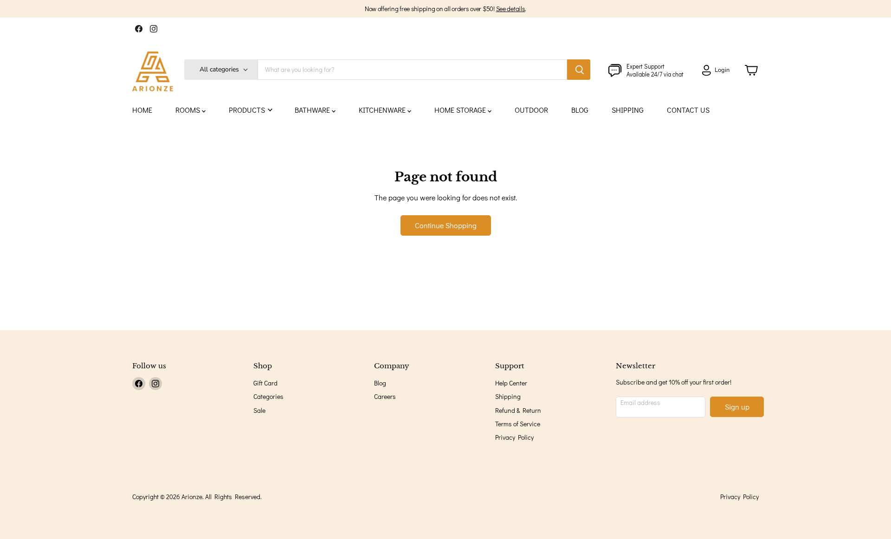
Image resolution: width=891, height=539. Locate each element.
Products (248, 110)
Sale (259, 410)
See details (510, 8)
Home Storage (461, 110)
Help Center (511, 383)
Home (142, 110)
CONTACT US (688, 110)
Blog (579, 110)
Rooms (188, 110)
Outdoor (531, 110)
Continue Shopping (446, 225)
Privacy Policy (514, 437)
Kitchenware (383, 110)
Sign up (737, 406)
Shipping (628, 110)
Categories (268, 396)
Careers (385, 396)
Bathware (313, 110)
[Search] (578, 69)
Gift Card (265, 383)
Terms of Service (517, 423)
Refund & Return (518, 410)
